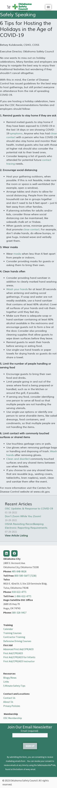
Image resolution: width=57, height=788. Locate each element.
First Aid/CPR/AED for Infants (19, 657)
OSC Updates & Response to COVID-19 (29, 508)
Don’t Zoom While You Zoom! (23, 516)
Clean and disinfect (18, 459)
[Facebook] (14, 553)
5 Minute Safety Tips (14, 685)
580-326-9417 (19, 612)
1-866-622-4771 (23, 596)
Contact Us (9, 697)
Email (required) (30, 730)
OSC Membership (12, 718)
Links (6, 681)
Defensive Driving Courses (17, 641)
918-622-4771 (19, 591)
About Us (8, 701)
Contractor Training (14, 637)
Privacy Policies (11, 705)
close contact (31, 229)
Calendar (8, 628)
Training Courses (12, 633)
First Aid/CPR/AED (13, 653)
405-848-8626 (19, 571)
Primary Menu (48, 7)
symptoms (16, 133)
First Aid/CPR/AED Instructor (19, 661)
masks (17, 253)
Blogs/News (9, 677)
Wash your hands (17, 289)
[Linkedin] (6, 553)
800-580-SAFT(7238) (25, 575)
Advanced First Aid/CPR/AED (18, 649)
